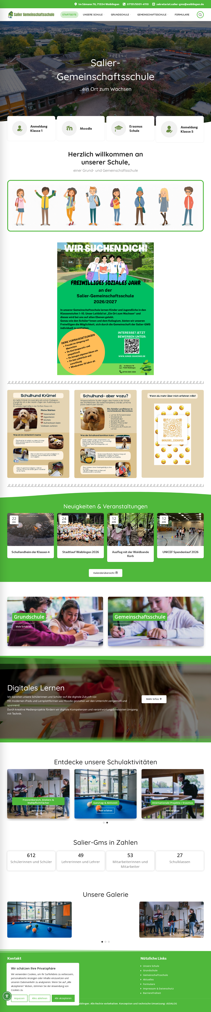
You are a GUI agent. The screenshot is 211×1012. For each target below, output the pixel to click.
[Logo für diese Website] (31, 14)
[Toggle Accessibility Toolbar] (6, 996)
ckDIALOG (171, 1003)
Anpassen (19, 998)
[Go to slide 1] (104, 822)
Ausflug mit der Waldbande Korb (130, 553)
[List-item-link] (172, 966)
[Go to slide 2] (107, 822)
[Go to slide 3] (109, 942)
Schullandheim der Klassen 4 (31, 552)
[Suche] (200, 14)
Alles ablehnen (39, 998)
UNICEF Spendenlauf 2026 (180, 552)
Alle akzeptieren (63, 998)
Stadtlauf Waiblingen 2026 (80, 552)
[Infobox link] (96, 4)
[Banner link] (38, 434)
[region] (43, 984)
